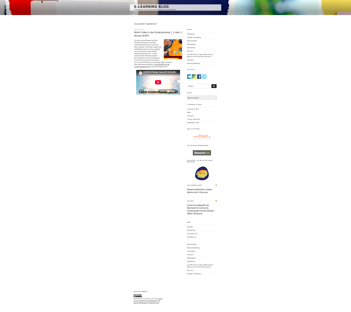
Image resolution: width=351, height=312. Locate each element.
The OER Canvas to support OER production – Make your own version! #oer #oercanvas (200, 55)
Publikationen (191, 34)
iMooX (189, 112)
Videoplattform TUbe (193, 122)
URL (162, 62)
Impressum (190, 60)
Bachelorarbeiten (192, 41)
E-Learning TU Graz (193, 109)
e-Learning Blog (151, 6)
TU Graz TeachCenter (193, 119)
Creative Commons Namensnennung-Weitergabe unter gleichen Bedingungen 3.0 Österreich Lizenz (148, 301)
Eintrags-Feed (191, 230)
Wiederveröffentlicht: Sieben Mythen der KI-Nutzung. (199, 191)
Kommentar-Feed (192, 233)
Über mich (190, 51)
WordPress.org (191, 237)
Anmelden (190, 227)
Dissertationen (191, 47)
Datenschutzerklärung (193, 63)
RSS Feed (190, 201)
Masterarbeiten (191, 44)
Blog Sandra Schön (194, 185)
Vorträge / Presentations (194, 37)
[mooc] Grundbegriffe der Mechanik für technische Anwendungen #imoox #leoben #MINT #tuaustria (200, 209)
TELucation (190, 116)
